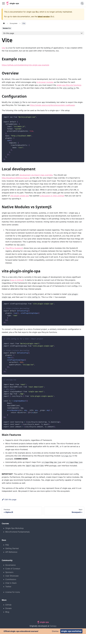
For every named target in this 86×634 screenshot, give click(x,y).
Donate (8, 608)
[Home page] (4, 23)
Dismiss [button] (55, 631)
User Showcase (11, 576)
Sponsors (9, 572)
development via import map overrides (36, 175)
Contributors (10, 579)
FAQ (7, 545)
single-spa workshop (71, 631)
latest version (44, 16)
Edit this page (10, 499)
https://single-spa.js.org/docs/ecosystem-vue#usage (52, 105)
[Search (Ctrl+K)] (82, 3)
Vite (3, 48)
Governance (10, 565)
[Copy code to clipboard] (81, 117)
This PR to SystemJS (14, 248)
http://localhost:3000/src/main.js (15, 178)
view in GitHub (17, 280)
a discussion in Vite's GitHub (52, 196)
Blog (7, 612)
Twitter (8, 586)
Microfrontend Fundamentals (17, 532)
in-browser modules (45, 82)
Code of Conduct (12, 568)
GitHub (8, 605)
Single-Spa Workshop (14, 528)
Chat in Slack (11, 583)
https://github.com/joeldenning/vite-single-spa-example (25, 65)
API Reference (11, 552)
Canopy (53, 626)
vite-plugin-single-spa (19, 196)
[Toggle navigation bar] (3, 3)
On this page (8, 33)
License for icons (12, 592)
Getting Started (12, 548)
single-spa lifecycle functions (69, 85)
